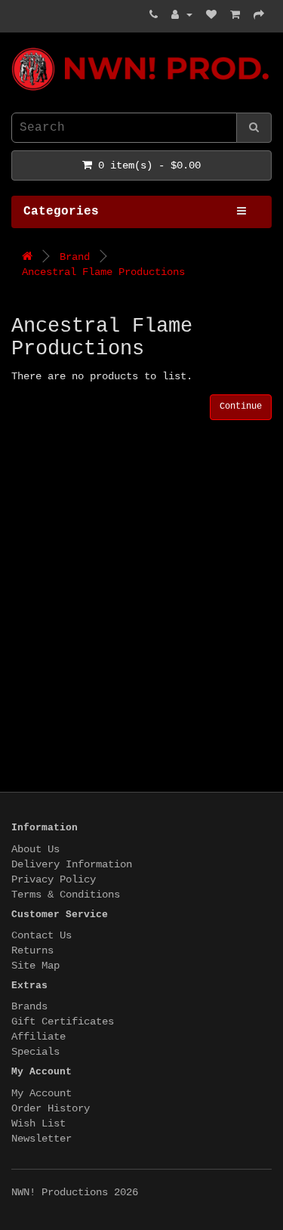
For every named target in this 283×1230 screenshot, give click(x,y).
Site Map (35, 966)
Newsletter (41, 1139)
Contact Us (41, 935)
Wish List (38, 1123)
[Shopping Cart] (235, 15)
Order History (50, 1108)
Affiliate (38, 1037)
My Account (41, 1093)
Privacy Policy (53, 879)
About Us (35, 849)
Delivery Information (71, 864)
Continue (241, 406)
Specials (35, 1052)
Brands (29, 1006)
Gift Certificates (62, 1021)
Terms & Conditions (65, 895)
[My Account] (181, 15)
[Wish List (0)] (211, 15)
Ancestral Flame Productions (103, 272)
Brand (75, 257)
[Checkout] (259, 15)
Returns (32, 950)
